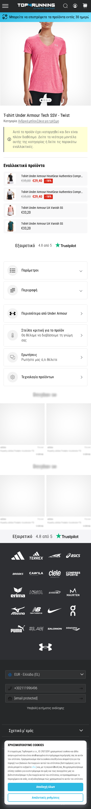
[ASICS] (73, 556)
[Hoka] (36, 592)
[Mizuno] (18, 610)
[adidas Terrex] (36, 556)
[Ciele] (55, 574)
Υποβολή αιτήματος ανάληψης (45, 708)
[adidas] (18, 556)
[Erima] (18, 592)
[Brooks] (18, 574)
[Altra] (55, 556)
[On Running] (73, 610)
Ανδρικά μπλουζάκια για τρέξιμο (38, 121)
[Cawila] (36, 574)
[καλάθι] (85, 6)
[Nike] (55, 610)
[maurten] (73, 592)
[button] (45, 270)
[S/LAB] (36, 629)
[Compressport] (73, 574)
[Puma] (18, 629)
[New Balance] (36, 610)
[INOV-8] (55, 592)
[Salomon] (55, 629)
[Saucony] (73, 629)
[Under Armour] (45, 647)
